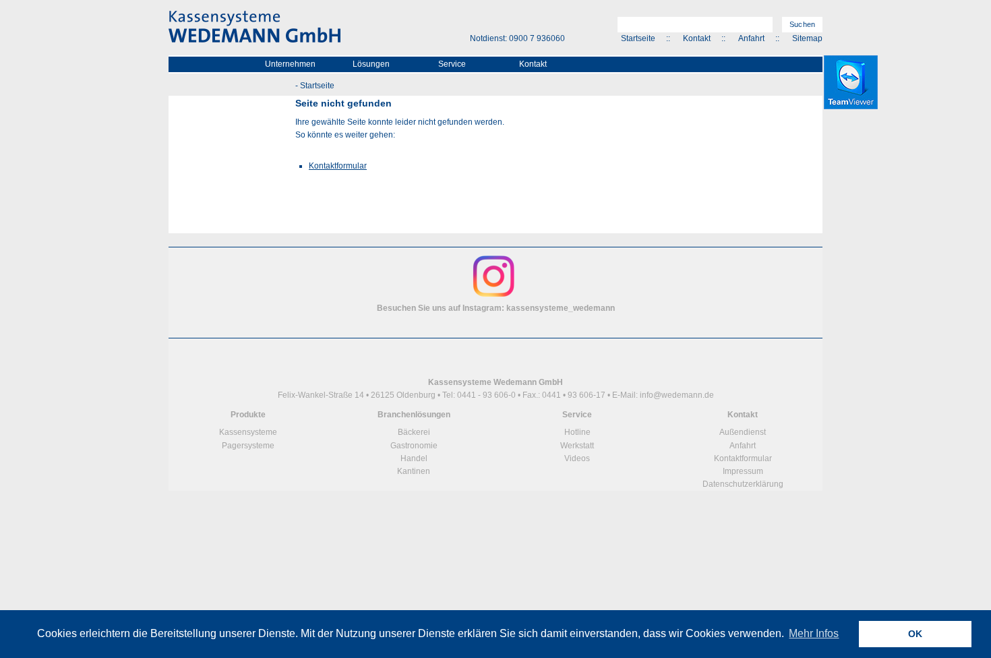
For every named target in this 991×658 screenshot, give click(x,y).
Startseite (638, 38)
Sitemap (807, 38)
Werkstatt (577, 445)
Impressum (743, 471)
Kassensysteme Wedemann (254, 27)
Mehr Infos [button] (814, 633)
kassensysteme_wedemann (560, 308)
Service (452, 64)
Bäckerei (414, 432)
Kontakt (697, 38)
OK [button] (915, 633)
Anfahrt (751, 38)
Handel (413, 458)
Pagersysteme (248, 445)
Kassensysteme (248, 432)
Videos (577, 458)
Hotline (577, 432)
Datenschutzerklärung (742, 484)
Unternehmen (290, 64)
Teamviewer (851, 82)
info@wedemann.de (677, 395)
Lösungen (371, 64)
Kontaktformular (338, 166)
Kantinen (413, 471)
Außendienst (742, 432)
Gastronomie (414, 445)
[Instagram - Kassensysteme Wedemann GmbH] (494, 295)
